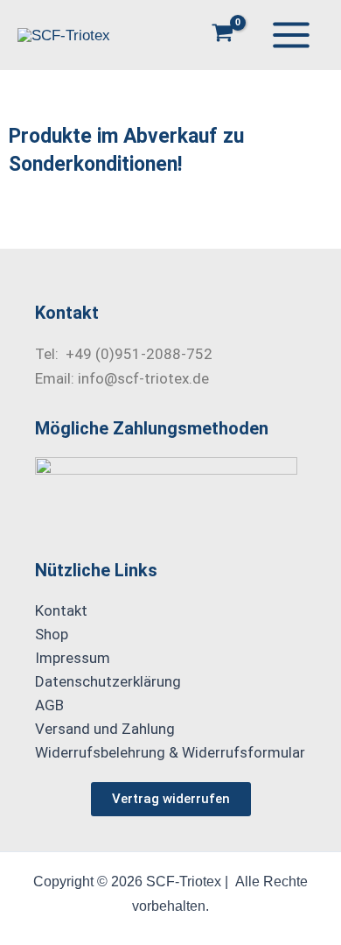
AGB (49, 705)
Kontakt (61, 610)
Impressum (72, 657)
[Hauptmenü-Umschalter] (291, 35)
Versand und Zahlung (105, 728)
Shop (51, 634)
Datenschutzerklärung (108, 681)
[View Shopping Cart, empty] (223, 34)
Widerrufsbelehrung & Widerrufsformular (170, 752)
